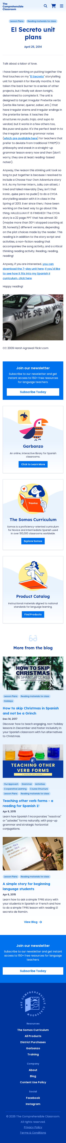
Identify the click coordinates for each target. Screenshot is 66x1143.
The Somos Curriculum (33, 1030)
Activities (40, 784)
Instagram (33, 1104)
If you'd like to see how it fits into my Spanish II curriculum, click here (31, 273)
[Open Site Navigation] (61, 6)
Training (33, 1054)
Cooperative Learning (15, 788)
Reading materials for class (42, 21)
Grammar (27, 784)
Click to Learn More (33, 464)
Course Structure (39, 788)
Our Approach (11, 784)
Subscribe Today (33, 392)
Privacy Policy (33, 1127)
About (33, 1070)
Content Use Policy (33, 1082)
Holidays (8, 701)
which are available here (20, 138)
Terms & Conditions (33, 1133)
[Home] (13, 6)
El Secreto (37, 76)
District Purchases (33, 1042)
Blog (33, 1076)
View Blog (30, 922)
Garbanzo (33, 1048)
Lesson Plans (17, 21)
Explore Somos (33, 541)
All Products (33, 1036)
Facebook (33, 1098)
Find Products (33, 614)
